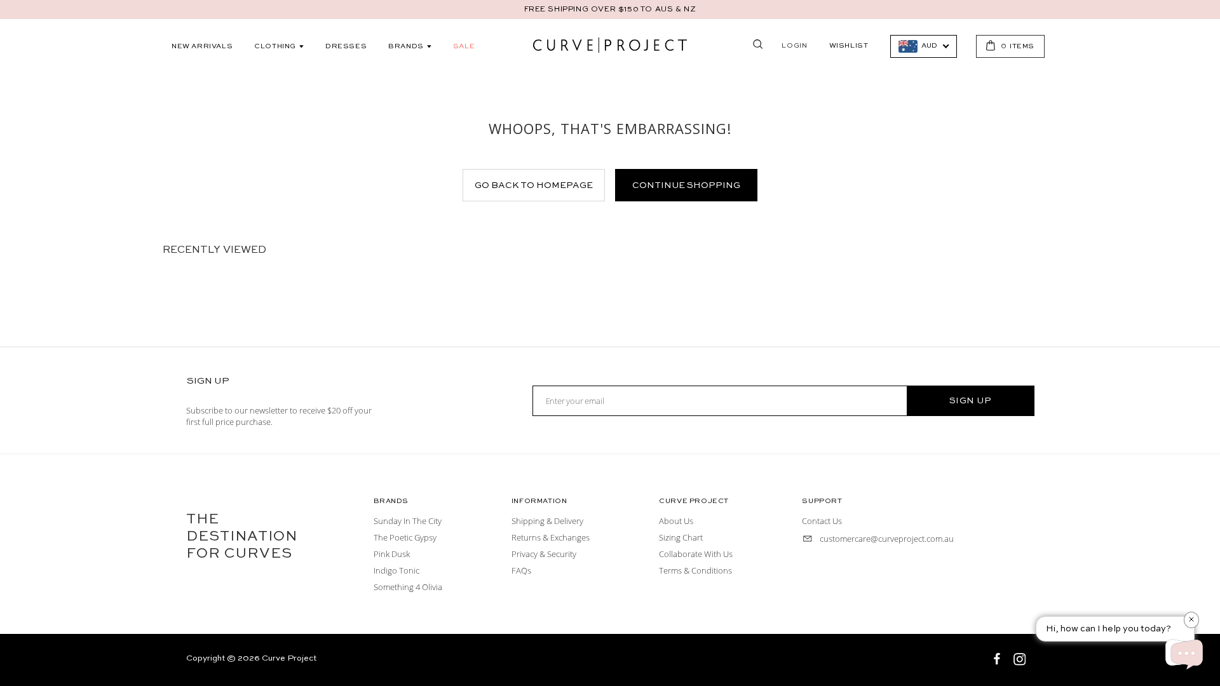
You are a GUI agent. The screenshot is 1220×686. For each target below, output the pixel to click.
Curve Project (289, 658)
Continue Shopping (686, 185)
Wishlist (849, 46)
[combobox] (923, 46)
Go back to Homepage (534, 185)
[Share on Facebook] (998, 661)
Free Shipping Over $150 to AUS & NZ (610, 9)
